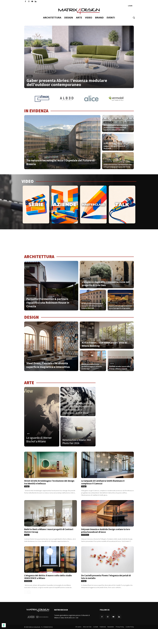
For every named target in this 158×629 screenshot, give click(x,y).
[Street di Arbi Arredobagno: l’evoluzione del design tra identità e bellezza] (50, 465)
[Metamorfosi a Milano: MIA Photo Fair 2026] (78, 431)
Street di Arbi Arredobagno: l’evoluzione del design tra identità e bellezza (49, 482)
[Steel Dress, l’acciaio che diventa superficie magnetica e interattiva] (51, 346)
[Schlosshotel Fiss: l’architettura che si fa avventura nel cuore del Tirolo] (118, 160)
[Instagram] (29, 1)
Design (29, 76)
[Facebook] (25, 1)
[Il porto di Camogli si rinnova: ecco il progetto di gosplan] (121, 300)
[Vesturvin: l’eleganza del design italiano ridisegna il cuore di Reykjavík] (118, 142)
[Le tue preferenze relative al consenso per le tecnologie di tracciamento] (4, 625)
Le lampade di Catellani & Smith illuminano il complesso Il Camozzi (102, 482)
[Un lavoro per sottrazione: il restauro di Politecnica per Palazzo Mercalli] (93, 300)
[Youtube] (32, 1)
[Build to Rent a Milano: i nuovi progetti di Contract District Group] (50, 513)
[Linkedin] (119, 617)
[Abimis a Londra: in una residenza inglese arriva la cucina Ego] (93, 360)
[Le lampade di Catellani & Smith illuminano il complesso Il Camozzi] (107, 465)
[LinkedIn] (35, 1)
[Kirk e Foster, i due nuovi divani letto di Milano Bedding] (107, 335)
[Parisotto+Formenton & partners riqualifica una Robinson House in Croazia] (51, 285)
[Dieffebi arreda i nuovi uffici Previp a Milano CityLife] (121, 360)
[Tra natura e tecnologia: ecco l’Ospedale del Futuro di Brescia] (62, 142)
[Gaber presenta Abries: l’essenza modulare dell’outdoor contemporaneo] (79, 57)
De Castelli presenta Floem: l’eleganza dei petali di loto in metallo (106, 577)
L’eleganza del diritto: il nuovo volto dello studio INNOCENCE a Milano (48, 577)
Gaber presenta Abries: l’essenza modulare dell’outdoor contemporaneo (67, 82)
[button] (133, 17)
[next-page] (29, 592)
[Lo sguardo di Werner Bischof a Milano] (41, 417)
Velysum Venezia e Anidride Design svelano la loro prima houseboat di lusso (105, 530)
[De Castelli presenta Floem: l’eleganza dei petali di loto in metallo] (107, 559)
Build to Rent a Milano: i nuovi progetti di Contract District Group (48, 530)
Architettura (31, 157)
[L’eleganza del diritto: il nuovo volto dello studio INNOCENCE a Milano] (50, 559)
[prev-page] (25, 592)
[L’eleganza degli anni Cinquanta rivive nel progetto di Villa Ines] (107, 274)
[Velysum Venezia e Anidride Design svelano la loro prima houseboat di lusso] (107, 513)
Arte (28, 433)
